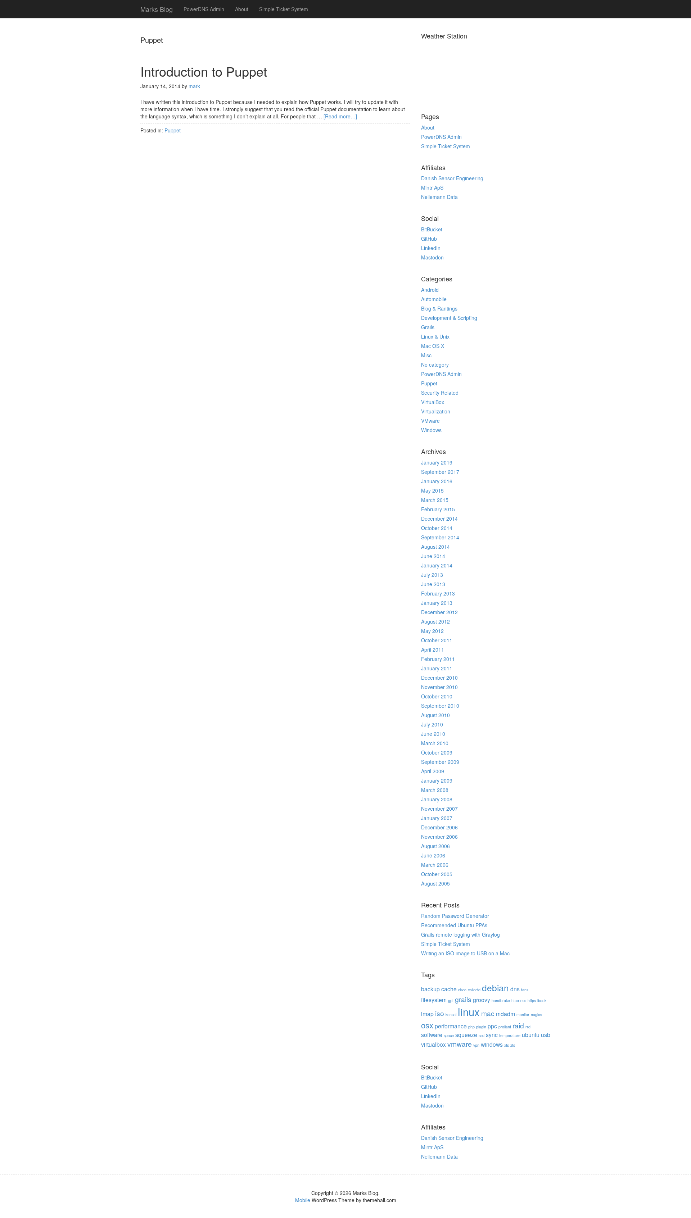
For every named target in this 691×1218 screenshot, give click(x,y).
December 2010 (439, 677)
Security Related (440, 392)
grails (463, 999)
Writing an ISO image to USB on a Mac (465, 953)
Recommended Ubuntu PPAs (454, 925)
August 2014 (435, 546)
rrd (527, 1026)
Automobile (434, 299)
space (449, 1035)
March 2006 (434, 864)
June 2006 (433, 855)
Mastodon (432, 257)
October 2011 (436, 640)
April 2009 (432, 771)
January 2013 (436, 602)
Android (430, 289)
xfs (506, 1045)
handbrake (501, 1000)
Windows (431, 430)
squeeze (466, 1034)
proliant (504, 1026)
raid (518, 1025)
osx (427, 1025)
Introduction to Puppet (203, 71)
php (471, 1026)
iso (439, 1013)
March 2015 (434, 499)
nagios (536, 1014)
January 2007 (436, 817)
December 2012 (439, 612)
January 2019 (436, 462)
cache (449, 989)
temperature (509, 1035)
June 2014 (433, 556)
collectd (474, 989)
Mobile (302, 1200)
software (431, 1034)
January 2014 (436, 565)
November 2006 (439, 836)
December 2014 (439, 518)
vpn (476, 1045)
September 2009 (440, 761)
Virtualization (435, 411)
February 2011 (438, 658)
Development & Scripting (449, 317)
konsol (451, 1014)
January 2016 (436, 481)
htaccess (518, 1000)
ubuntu (530, 1034)
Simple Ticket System (283, 9)
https (532, 1000)
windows (492, 1044)
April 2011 (432, 649)
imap (427, 1014)
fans (524, 989)
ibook (541, 1000)
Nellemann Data (439, 196)
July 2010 (432, 724)
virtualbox (433, 1044)
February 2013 (438, 593)
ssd (481, 1035)
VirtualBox (432, 402)
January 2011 (436, 668)
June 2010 (433, 733)
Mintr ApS (432, 187)
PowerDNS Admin (204, 9)
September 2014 (440, 537)
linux (469, 1011)
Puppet (172, 130)
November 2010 (439, 686)
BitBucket (431, 229)
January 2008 (436, 799)
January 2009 (436, 780)
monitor (522, 1014)
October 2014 (436, 527)
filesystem (434, 1000)
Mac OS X (432, 345)
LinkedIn (431, 248)
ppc (492, 1026)
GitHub (429, 238)
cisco (462, 989)
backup (430, 989)
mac (487, 1013)
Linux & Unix (435, 336)
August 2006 (435, 846)
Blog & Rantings (439, 308)
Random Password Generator (455, 915)
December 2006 (439, 827)
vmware (459, 1044)
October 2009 (436, 752)
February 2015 (438, 509)
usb (545, 1034)
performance (451, 1026)
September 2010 (440, 705)
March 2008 (434, 789)
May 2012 (432, 630)
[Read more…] (340, 116)
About (241, 9)
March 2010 (434, 743)
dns (515, 989)
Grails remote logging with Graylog (460, 934)
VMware (430, 420)
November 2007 (439, 808)
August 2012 (435, 621)
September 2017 (440, 471)
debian (495, 987)
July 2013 (432, 574)
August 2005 (435, 883)
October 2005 (436, 874)
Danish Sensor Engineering (452, 178)
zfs (512, 1045)
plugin (481, 1026)
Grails (427, 327)
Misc (426, 355)
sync (492, 1034)
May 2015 (432, 490)
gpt (450, 1000)
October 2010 (436, 696)
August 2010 (435, 715)
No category (435, 364)
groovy (481, 1000)
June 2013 (433, 584)
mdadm (505, 1014)
